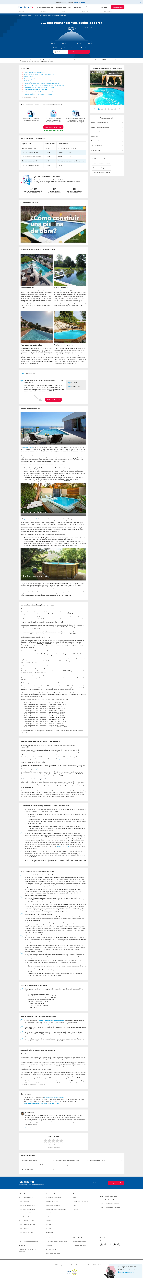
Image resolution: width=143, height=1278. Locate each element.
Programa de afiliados (79, 1245)
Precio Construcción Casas (27, 1209)
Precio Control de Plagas (26, 1232)
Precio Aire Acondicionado (27, 1213)
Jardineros (49, 1217)
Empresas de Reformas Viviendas (56, 1209)
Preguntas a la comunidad (80, 1201)
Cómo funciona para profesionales (56, 1241)
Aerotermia (63, 11)
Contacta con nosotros (107, 1241)
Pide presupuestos (117, 7)
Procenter (76, 1209)
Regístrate (22, 1245)
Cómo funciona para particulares (28, 1241)
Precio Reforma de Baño (26, 1197)
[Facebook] (105, 1245)
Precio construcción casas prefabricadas (67, 1160)
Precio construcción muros (97, 1160)
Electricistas (49, 1224)
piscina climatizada (42, 769)
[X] (110, 1245)
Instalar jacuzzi (95, 132)
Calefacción (21, 11)
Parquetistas (49, 1213)
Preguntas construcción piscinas (101, 172)
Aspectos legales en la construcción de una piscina (39, 94)
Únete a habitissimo (126, 1272)
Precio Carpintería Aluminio (27, 1224)
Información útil (28, 76)
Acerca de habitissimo (79, 1241)
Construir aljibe (95, 141)
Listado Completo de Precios (108, 1196)
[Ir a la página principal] (26, 7)
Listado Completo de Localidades (110, 1207)
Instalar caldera (43, 11)
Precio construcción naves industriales (32, 1165)
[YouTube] (114, 1245)
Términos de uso (47, 1265)
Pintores (48, 1220)
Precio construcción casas (29, 1160)
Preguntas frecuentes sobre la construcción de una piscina (41, 83)
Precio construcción (47, 15)
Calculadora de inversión (53, 1253)
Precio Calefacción (24, 1228)
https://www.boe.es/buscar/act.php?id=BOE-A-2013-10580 (41, 1103)
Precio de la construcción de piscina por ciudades (39, 81)
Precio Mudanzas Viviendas (27, 1205)
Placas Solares (85, 11)
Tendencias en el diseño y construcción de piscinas (39, 74)
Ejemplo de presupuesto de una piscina (36, 89)
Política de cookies (76, 1265)
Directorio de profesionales (45, 7)
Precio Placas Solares (25, 1217)
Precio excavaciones (27, 1169)
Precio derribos (93, 1165)
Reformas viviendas (107, 11)
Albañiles (48, 1228)
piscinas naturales (63, 291)
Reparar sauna (95, 150)
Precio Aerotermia (24, 1201)
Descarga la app (51, 1249)
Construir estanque (96, 145)
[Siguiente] (119, 109)
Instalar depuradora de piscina (100, 127)
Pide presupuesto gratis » (116, 73)
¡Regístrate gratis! (79, 2)
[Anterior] (94, 109)
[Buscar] (87, 7)
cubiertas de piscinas (63, 846)
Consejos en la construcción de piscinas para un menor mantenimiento (45, 85)
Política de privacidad (61, 1265)
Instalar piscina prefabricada (99, 122)
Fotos (74, 1205)
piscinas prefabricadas (31, 519)
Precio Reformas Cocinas (26, 1220)
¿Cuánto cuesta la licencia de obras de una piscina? (39, 92)
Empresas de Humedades (53, 1205)
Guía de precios (61, 7)
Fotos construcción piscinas (100, 168)
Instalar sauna (95, 136)
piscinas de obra (28, 447)
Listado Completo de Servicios (109, 1200)
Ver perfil (28, 1128)
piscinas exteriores (64, 759)
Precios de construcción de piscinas (34, 72)
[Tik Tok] (118, 1245)
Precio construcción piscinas (63, 1165)
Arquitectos (49, 1232)
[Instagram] (101, 1245)
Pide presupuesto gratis (79, 52)
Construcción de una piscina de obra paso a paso (39, 87)
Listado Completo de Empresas (109, 1204)
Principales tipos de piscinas (32, 79)
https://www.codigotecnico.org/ (54, 1097)
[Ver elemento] (99, 109)
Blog (69, 7)
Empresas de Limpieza (52, 1201)
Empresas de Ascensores (53, 1197)
